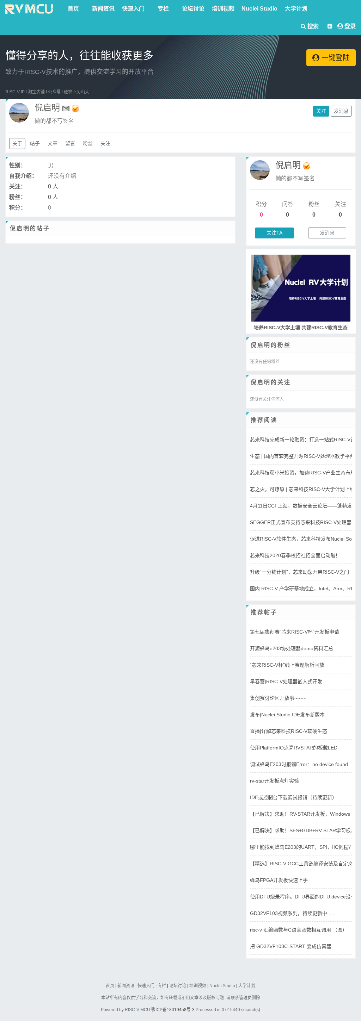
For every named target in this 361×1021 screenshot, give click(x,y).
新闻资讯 (103, 9)
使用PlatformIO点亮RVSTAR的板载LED (293, 748)
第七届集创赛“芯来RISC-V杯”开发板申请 (294, 632)
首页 (73, 9)
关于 (17, 143)
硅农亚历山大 (76, 91)
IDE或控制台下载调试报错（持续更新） (293, 797)
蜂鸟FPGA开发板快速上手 (279, 880)
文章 (52, 143)
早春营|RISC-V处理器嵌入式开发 (286, 681)
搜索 (312, 26)
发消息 (341, 111)
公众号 (54, 91)
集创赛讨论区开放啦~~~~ (278, 698)
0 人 (53, 186)
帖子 (35, 143)
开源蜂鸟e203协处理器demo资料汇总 (291, 648)
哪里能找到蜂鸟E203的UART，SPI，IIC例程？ (301, 847)
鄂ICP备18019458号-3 (173, 1009)
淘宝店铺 (36, 91)
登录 (350, 26)
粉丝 (88, 143)
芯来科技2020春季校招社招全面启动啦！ (295, 555)
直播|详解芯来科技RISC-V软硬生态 (288, 731)
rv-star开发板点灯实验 (274, 781)
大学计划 (296, 9)
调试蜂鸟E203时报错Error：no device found (299, 764)
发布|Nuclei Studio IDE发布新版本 (287, 714)
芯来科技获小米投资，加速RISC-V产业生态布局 (302, 472)
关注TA (274, 233)
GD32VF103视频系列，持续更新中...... (293, 913)
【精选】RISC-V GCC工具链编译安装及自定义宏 (304, 863)
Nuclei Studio (259, 9)
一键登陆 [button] (334, 58)
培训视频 (223, 9)
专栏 (163, 9)
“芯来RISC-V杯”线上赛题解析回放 (287, 665)
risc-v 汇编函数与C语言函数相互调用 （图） (298, 930)
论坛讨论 (193, 9)
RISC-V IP (15, 91)
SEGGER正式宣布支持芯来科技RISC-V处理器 (300, 522)
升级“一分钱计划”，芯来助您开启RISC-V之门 (299, 572)
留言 (70, 143)
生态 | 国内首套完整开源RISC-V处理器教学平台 (302, 456)
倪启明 (288, 165)
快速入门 (133, 9)
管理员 (245, 997)
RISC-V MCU (137, 1009)
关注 (321, 111)
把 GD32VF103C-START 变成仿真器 (290, 946)
